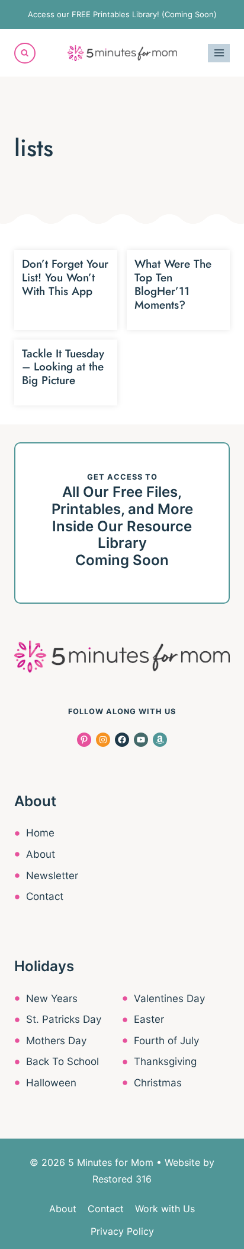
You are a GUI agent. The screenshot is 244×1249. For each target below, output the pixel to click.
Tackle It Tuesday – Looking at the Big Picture (63, 367)
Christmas (158, 1083)
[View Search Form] (25, 53)
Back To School (62, 1061)
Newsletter (52, 876)
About (40, 854)
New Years (52, 998)
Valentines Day (169, 998)
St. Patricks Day (63, 1019)
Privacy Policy (122, 1231)
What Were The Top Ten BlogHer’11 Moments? (172, 284)
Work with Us (165, 1209)
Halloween (51, 1083)
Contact (44, 896)
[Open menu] (219, 53)
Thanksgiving (165, 1061)
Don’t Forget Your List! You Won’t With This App (65, 277)
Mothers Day (56, 1041)
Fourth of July (166, 1041)
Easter (149, 1019)
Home (40, 833)
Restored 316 (122, 1179)
